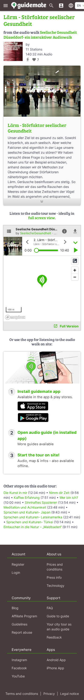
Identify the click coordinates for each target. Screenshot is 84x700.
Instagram (19, 660)
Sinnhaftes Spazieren (41, 502)
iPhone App (55, 668)
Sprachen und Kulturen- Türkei (29, 522)
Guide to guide (58, 616)
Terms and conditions (21, 694)
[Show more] (42, 202)
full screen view (41, 217)
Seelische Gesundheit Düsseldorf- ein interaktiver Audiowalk (40, 35)
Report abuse (22, 632)
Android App (56, 660)
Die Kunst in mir (15, 493)
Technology (55, 586)
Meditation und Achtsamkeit (25, 507)
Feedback (54, 637)
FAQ (50, 608)
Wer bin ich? (69, 498)
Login (16, 572)
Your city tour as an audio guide (59, 626)
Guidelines (19, 624)
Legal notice (69, 694)
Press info (54, 577)
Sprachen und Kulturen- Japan (27, 512)
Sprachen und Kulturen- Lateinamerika (33, 517)
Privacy (49, 694)
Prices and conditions (55, 566)
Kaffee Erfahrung (27, 498)
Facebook (19, 668)
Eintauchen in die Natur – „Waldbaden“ (33, 527)
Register (18, 564)
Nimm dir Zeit (59, 493)
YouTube (18, 676)
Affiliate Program (24, 616)
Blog (15, 608)
